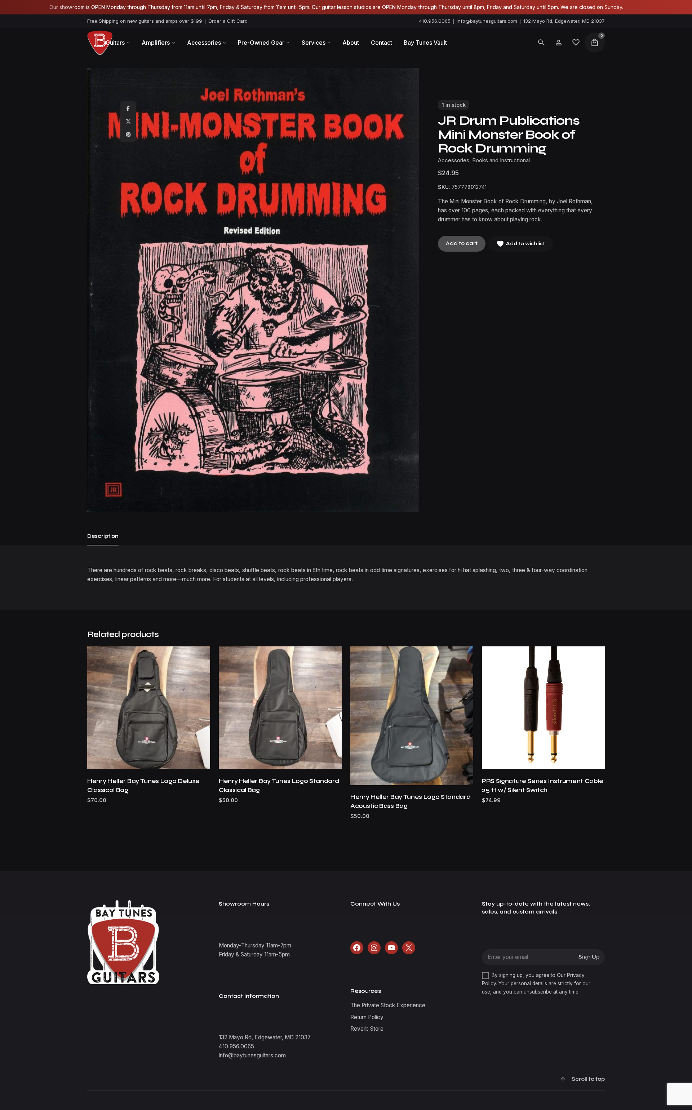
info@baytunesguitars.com (487, 21)
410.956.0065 (435, 21)
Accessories (453, 160)
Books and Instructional (501, 160)
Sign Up (589, 957)
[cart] (595, 42)
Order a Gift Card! (228, 21)
